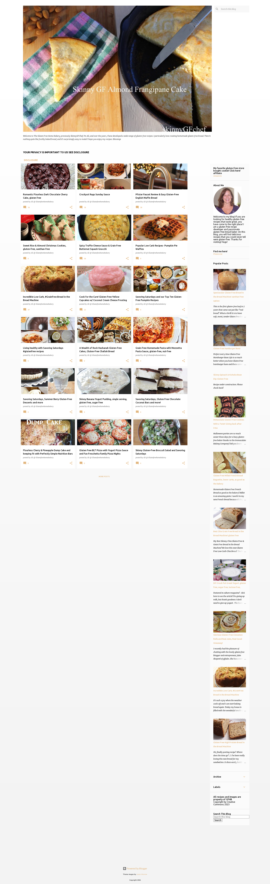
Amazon (217, 176)
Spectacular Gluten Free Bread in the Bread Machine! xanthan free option (228, 297)
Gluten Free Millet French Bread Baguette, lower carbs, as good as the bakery (229, 479)
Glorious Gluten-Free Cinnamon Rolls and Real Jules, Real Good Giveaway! (228, 639)
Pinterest (217, 254)
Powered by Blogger (136, 868)
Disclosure (31, 160)
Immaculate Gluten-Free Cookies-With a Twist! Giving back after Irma (229, 424)
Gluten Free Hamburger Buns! (226, 348)
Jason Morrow (142, 874)
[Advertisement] (104, 499)
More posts (104, 476)
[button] (71, 207)
